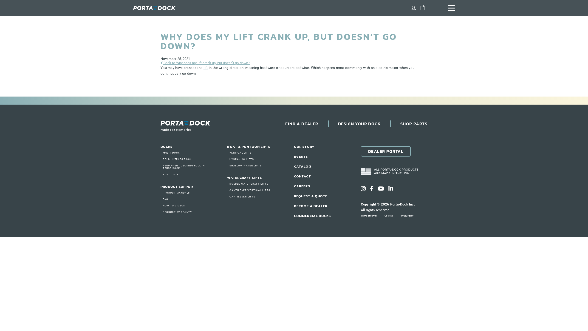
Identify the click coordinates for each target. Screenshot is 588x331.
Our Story (304, 146)
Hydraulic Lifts (241, 159)
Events (301, 156)
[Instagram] (363, 188)
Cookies (388, 215)
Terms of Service (369, 215)
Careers (302, 186)
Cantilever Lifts (242, 196)
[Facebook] (371, 188)
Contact (302, 176)
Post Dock (170, 174)
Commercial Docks (312, 215)
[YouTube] (381, 188)
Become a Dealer (311, 205)
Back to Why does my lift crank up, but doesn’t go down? (206, 63)
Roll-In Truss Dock (177, 159)
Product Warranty (177, 212)
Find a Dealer (301, 124)
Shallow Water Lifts (245, 165)
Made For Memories (176, 129)
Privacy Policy (406, 215)
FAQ (165, 199)
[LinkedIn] (390, 188)
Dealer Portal (386, 151)
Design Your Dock (359, 124)
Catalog (302, 166)
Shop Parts (413, 124)
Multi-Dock (171, 152)
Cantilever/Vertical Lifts (249, 190)
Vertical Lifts (240, 152)
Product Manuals (176, 192)
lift (206, 68)
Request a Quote (311, 196)
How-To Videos (174, 205)
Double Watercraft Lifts (248, 184)
